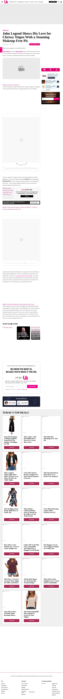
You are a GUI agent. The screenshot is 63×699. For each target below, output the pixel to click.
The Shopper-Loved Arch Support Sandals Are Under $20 (51, 546)
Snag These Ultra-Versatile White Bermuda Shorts (10, 613)
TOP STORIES (33, 44)
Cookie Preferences (25, 689)
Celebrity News (12, 1)
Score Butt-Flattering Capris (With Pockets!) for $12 (51, 510)
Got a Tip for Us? (4, 687)
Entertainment (20, 1)
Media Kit (3, 691)
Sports (36, 1)
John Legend (6, 51)
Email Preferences (4, 689)
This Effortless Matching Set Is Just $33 (51, 438)
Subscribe (53, 1)
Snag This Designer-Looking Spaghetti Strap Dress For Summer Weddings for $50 (11, 440)
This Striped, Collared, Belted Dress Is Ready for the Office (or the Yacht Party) (30, 512)
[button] (58, 2)
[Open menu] (2, 2)
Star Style (27, 1)
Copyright (23, 687)
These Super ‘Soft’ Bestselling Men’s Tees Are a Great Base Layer (30, 439)
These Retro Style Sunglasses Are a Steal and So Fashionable (51, 581)
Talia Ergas (6, 44)
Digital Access (55, 683)
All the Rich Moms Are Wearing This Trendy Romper (30, 581)
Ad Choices (23, 694)
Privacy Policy (24, 389)
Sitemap (2, 693)
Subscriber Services (56, 691)
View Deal (27, 196)
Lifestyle (32, 1)
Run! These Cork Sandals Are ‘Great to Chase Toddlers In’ (11, 546)
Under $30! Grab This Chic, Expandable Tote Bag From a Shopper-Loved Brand (31, 547)
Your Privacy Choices (23, 692)
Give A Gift (54, 687)
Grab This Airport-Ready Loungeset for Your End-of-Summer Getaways (31, 475)
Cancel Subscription (56, 693)
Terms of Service (24, 683)
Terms (19, 389)
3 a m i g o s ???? (21, 164)
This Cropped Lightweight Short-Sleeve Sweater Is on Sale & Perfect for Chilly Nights (11, 476)
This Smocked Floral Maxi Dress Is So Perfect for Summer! (51, 474)
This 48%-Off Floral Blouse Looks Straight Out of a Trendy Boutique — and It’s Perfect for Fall (27, 192)
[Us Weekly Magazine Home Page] (6, 1)
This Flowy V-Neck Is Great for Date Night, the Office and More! (11, 581)
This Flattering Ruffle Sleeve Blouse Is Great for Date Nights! (31, 614)
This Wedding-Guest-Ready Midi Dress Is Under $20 (11, 510)
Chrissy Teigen (19, 51)
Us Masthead (3, 685)
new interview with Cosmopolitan (23, 275)
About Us (3, 683)
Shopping (40, 1)
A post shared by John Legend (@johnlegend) (14, 263)
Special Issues (55, 689)
